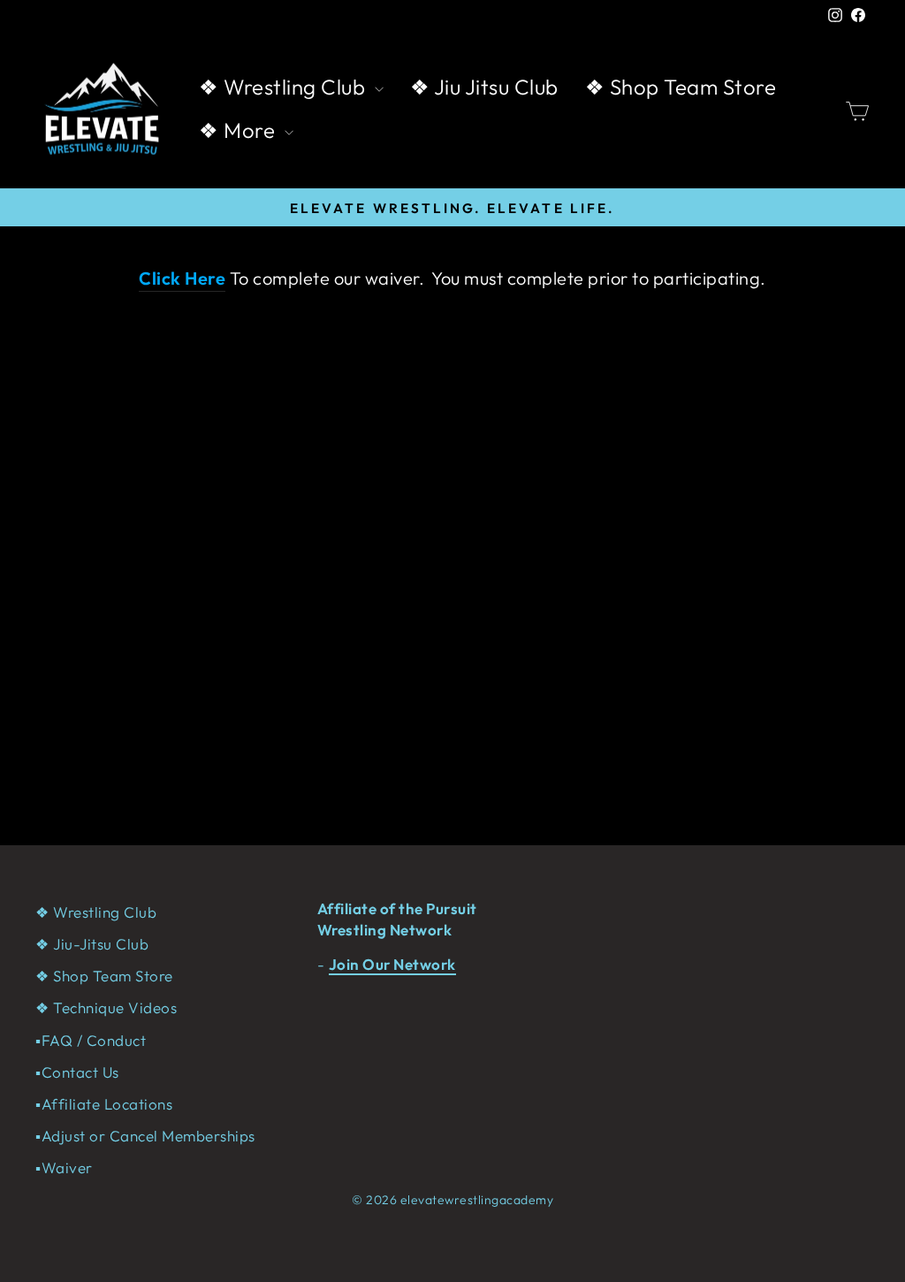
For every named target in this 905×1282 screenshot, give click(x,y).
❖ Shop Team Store (681, 86)
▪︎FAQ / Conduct (90, 1040)
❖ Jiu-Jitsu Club (91, 944)
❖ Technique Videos (106, 1007)
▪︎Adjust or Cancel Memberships (145, 1135)
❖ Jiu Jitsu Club (484, 86)
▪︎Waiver (64, 1167)
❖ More (239, 130)
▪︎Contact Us (77, 1072)
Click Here (182, 278)
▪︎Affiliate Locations (103, 1104)
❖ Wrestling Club (284, 86)
